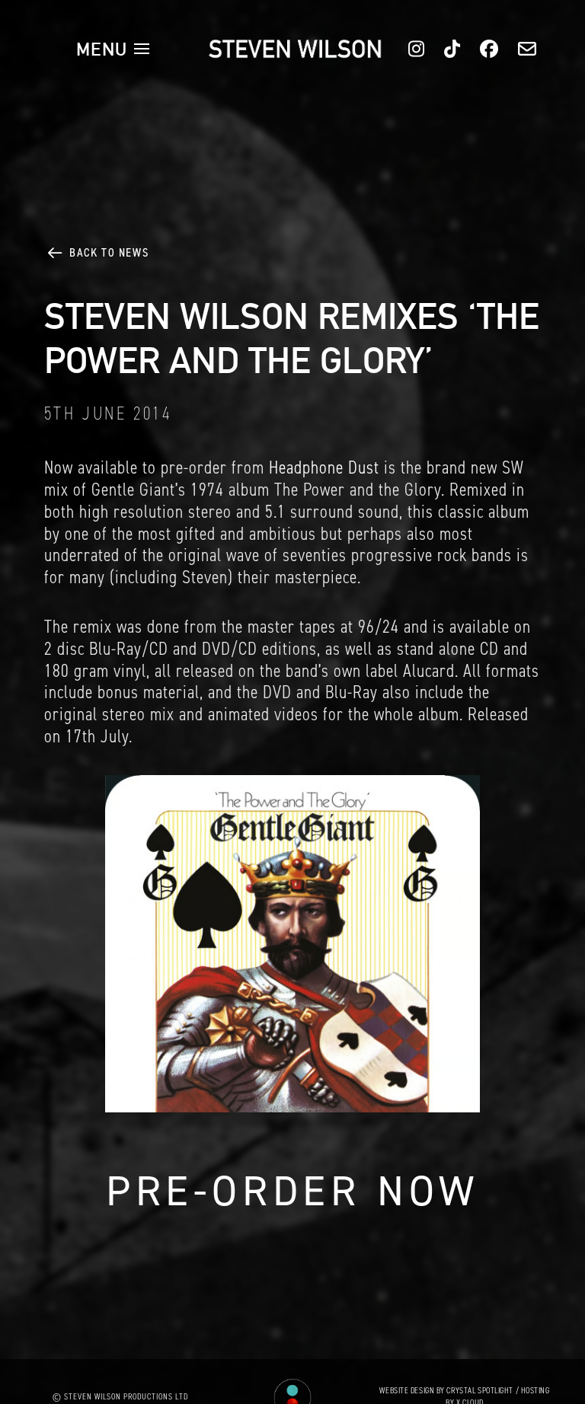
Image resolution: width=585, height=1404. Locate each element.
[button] (112, 49)
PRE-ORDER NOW (292, 1191)
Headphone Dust (324, 467)
